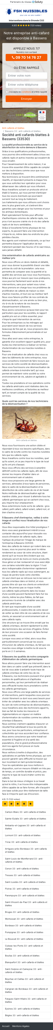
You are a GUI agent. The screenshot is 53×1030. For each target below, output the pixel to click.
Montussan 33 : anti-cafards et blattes (24, 918)
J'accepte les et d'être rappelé (28, 92)
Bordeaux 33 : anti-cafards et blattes (23, 925)
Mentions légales (20, 1026)
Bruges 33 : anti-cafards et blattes (22, 912)
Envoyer (26, 98)
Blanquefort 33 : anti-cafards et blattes (24, 962)
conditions (26, 92)
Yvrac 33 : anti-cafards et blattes (21, 842)
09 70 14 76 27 (28, 57)
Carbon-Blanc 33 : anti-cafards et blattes (25, 812)
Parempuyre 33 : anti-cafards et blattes (24, 895)
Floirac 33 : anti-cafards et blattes (22, 888)
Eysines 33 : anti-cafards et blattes (22, 1008)
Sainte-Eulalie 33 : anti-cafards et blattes (25, 818)
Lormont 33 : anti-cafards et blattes (22, 835)
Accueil (5, 1026)
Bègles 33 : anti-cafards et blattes (22, 1015)
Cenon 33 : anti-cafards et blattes (22, 868)
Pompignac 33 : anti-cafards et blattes (24, 932)
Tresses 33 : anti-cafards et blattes (22, 875)
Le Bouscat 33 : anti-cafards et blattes (24, 939)
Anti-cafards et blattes (13, 128)
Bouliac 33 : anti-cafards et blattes (22, 955)
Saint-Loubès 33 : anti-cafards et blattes (25, 882)
